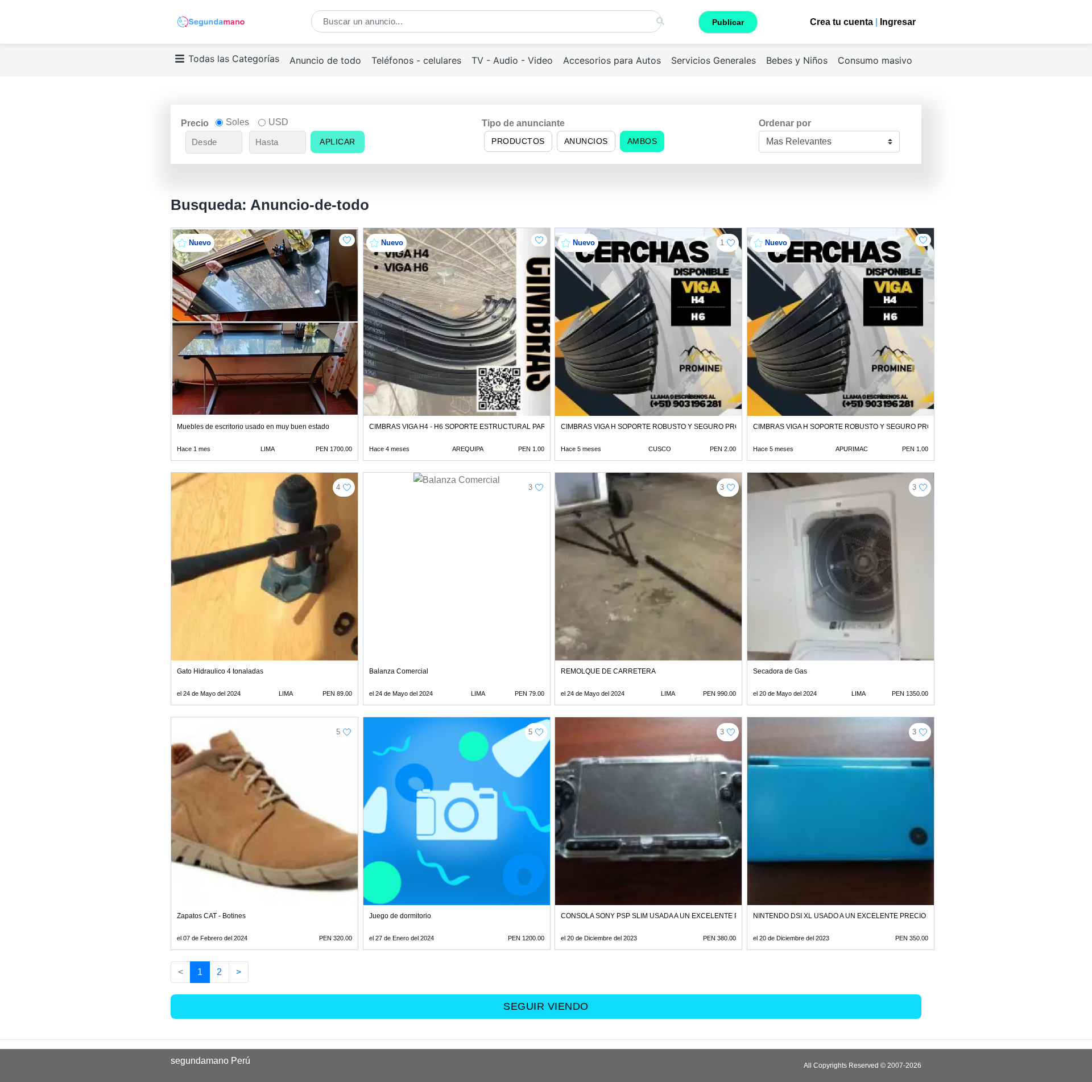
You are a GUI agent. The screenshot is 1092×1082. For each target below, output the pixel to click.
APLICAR (337, 141)
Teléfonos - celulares (416, 60)
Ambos (642, 141)
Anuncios (586, 141)
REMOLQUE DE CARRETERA (608, 671)
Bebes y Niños (797, 60)
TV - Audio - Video (512, 60)
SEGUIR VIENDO (546, 1006)
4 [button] (338, 487)
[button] (347, 240)
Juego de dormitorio (400, 916)
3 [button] (530, 487)
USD (278, 122)
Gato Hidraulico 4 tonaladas (220, 671)
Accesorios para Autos (612, 60)
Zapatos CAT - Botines (211, 916)
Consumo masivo (875, 60)
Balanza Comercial (398, 671)
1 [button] (722, 242)
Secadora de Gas (780, 671)
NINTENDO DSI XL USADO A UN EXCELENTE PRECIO (839, 916)
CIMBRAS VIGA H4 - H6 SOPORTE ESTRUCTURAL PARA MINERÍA (474, 427)
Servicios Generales (713, 60)
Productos (518, 141)
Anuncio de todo (325, 60)
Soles (237, 122)
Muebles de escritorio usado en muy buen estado (253, 427)
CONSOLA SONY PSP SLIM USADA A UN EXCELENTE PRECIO (660, 916)
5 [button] (338, 732)
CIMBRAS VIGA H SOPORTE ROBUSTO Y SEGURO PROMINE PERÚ (669, 427)
